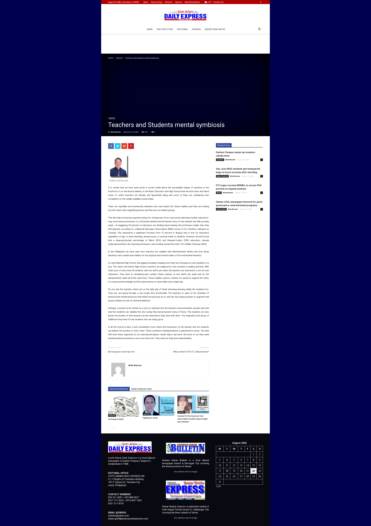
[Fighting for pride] (158, 405)
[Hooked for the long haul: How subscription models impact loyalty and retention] (193, 404)
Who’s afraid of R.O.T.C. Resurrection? (191, 351)
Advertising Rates (192, 2)
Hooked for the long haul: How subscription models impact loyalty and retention (192, 419)
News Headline (222, 176)
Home (110, 58)
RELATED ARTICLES (119, 389)
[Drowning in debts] (124, 406)
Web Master (116, 132)
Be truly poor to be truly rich (121, 351)
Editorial (168, 2)
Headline (220, 160)
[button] (259, 29)
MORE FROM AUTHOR (141, 389)
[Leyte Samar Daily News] (185, 15)
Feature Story (156, 2)
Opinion (178, 2)
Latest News (221, 209)
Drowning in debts (116, 419)
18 (227, 470)
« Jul (218, 486)
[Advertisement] (185, 43)
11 (227, 465)
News (145, 2)
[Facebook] (261, 2)
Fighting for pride (150, 418)
